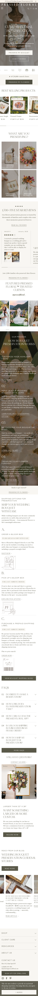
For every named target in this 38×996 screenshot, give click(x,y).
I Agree (19, 992)
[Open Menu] (2, 8)
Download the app (11, 450)
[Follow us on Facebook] (6, 978)
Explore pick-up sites (12, 599)
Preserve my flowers (19, 82)
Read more (10, 868)
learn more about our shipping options (16, 415)
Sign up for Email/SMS (15, 973)
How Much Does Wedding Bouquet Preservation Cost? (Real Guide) (18, 898)
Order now (7, 655)
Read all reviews (19, 225)
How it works (19, 59)
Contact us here (18, 762)
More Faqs (19, 750)
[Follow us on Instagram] (3, 978)
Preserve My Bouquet (19, 53)
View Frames (8, 379)
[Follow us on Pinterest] (10, 978)
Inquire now (12, 835)
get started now (10, 480)
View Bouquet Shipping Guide (19, 678)
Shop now (7, 553)
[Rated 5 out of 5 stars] (8, 235)
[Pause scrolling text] (33, 70)
